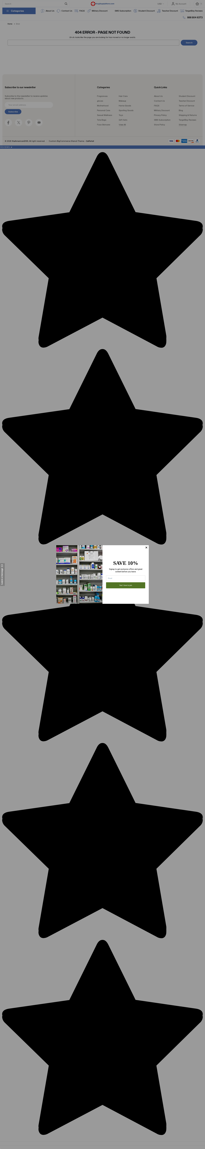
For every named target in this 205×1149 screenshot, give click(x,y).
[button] (2, 574)
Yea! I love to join (125, 585)
